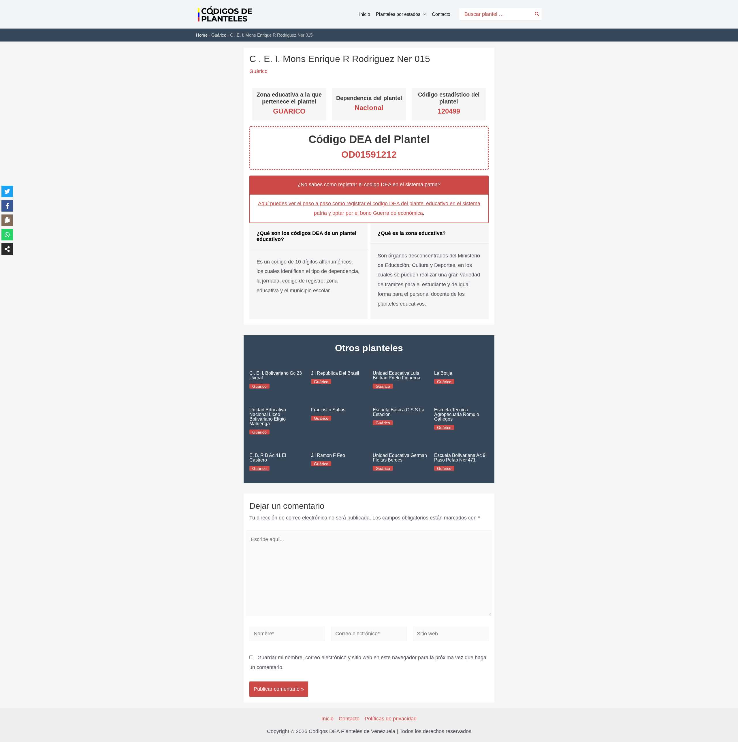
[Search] (537, 14)
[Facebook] (7, 206)
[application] (423, 14)
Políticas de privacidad (391, 719)
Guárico (218, 35)
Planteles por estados (398, 14)
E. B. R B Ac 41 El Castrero (267, 457)
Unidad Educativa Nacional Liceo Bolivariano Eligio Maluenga (267, 416)
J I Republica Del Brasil (335, 373)
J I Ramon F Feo (328, 455)
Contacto (441, 14)
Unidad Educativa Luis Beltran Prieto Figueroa (396, 375)
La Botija (443, 373)
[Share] (7, 249)
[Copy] (7, 220)
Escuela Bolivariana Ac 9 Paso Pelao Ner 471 (459, 457)
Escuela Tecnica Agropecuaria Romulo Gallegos (456, 414)
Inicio (364, 14)
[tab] (308, 271)
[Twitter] (7, 191)
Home (202, 35)
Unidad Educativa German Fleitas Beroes (400, 457)
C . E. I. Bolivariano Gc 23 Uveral (275, 375)
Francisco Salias (328, 409)
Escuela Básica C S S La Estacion (398, 412)
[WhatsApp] (7, 234)
